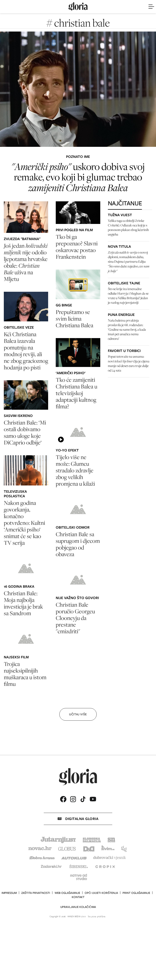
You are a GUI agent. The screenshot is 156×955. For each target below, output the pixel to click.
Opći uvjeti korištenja (101, 893)
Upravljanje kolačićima (78, 907)
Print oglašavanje (136, 893)
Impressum (9, 893)
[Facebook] (63, 799)
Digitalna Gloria (81, 818)
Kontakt (78, 897)
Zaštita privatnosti (35, 893)
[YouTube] (93, 799)
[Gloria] (78, 6)
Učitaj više (78, 714)
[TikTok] (83, 799)
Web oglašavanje (67, 893)
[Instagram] (73, 799)
